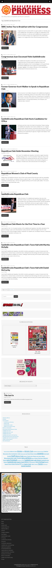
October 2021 (13, 171)
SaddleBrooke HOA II (7, 433)
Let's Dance (33, 456)
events (40, 453)
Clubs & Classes (6, 24)
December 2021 (13, 149)
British (23, 451)
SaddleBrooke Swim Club (15, 462)
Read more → (5, 47)
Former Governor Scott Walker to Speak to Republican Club (25, 87)
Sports (46, 462)
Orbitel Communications (7, 439)
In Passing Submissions (6, 548)
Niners (36, 458)
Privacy (2, 559)
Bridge (19, 451)
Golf (13, 456)
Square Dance (8, 464)
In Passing (3, 537)
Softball (42, 462)
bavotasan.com (32, 566)
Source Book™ (6, 420)
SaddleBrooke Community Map (7, 545)
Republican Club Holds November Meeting (20, 151)
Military (43, 456)
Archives (4, 419)
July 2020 (12, 242)
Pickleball (13, 460)
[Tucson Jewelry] (26, 367)
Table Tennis (34, 464)
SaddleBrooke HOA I (7, 430)
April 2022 (13, 116)
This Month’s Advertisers (6, 543)
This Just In (9, 395)
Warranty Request (6, 440)
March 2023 (13, 54)
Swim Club (27, 464)
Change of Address (5, 532)
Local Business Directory (9, 422)
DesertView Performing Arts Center (10, 429)
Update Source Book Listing (9, 426)
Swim (23, 464)
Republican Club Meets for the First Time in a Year (23, 224)
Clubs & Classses (6, 116)
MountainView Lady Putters (13, 458)
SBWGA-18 (27, 462)
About (2, 523)
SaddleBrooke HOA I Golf (8, 432)
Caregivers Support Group (38, 451)
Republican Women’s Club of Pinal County (19, 173)
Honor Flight (26, 456)
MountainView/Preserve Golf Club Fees (11, 436)
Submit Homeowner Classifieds (7, 552)
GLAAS (9, 456)
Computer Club (15, 454)
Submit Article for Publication (7, 550)
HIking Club (19, 456)
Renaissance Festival (20, 460)
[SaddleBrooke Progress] (26, 9)
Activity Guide (6, 423)
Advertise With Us (6, 417)
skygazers (33, 462)
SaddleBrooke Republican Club (14, 194)
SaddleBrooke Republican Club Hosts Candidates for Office (24, 120)
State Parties (15, 464)
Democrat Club (23, 454)
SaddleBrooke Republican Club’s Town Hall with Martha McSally (25, 246)
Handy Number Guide (8, 425)
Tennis (40, 464)
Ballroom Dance (13, 451)
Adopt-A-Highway (7, 451)
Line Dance (38, 456)
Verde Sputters (26, 466)
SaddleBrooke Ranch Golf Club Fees (10, 435)
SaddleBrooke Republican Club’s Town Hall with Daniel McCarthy (25, 269)
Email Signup (4, 534)
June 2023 (12, 24)
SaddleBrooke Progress (25, 564)
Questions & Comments (6, 553)
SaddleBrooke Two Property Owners (10, 437)
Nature (32, 458)
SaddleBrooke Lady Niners (33, 460)
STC (20, 464)
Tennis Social (45, 464)
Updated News (8, 393)
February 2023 (13, 84)
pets (8, 460)
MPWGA (28, 458)
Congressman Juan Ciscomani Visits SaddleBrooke (23, 56)
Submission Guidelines (6, 547)
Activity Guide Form (5, 527)
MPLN (24, 458)
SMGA (37, 462)
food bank (46, 454)
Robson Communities (7, 427)
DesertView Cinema (32, 454)
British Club (29, 451)
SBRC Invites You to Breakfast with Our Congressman (24, 27)
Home (2, 521)
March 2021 (13, 222)
